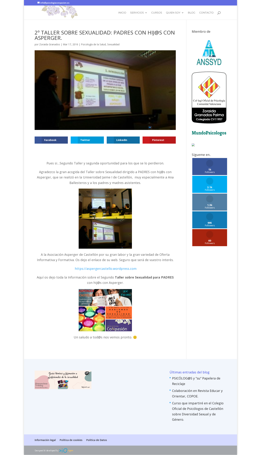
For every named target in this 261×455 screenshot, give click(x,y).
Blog (191, 12)
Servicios (137, 12)
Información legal (45, 440)
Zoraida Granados (49, 44)
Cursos (156, 12)
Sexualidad (113, 44)
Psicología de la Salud (93, 44)
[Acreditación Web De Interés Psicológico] (193, 145)
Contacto (206, 12)
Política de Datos (96, 440)
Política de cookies (71, 440)
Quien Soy (173, 12)
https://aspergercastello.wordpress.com (106, 268)
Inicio (122, 12)
